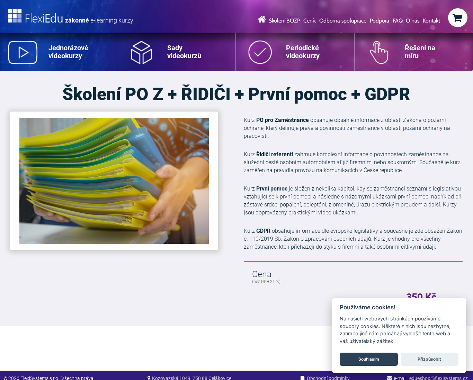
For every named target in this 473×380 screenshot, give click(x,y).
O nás (412, 20)
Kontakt (431, 20)
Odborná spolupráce (342, 20)
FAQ (397, 20)
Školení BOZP (284, 20)
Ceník (309, 20)
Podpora (380, 20)
